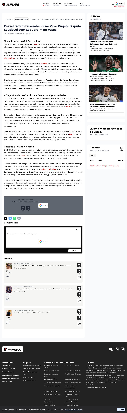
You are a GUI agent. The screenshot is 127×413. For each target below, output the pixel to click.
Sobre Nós (6, 365)
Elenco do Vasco (29, 377)
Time (85, 4)
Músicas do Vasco (29, 380)
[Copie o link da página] (19, 218)
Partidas (70, 4)
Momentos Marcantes (72, 391)
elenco (44, 64)
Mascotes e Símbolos (72, 379)
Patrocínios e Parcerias (52, 386)
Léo (70, 134)
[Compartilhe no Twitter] (5, 218)
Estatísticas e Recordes (73, 382)
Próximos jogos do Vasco (32, 365)
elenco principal (49, 169)
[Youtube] (111, 349)
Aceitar (121, 410)
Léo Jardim (9, 58)
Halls (68, 107)
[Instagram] (117, 349)
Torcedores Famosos (72, 405)
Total (92, 155)
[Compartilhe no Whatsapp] (14, 218)
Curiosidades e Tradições (52, 382)
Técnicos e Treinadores (73, 371)
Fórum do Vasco (8, 372)
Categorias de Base (50, 391)
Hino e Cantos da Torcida (52, 394)
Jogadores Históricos (51, 371)
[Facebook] (123, 349)
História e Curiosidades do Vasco (59, 363)
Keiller (23, 155)
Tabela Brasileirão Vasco (31, 369)
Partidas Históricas (50, 379)
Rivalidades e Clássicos (73, 374)
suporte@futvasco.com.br (96, 387)
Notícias (57, 4)
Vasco (36, 44)
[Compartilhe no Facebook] (10, 218)
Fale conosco (7, 382)
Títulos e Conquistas (72, 365)
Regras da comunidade (10, 378)
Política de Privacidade (73, 410)
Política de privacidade (10, 375)
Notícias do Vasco (8, 369)
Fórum (46, 4)
